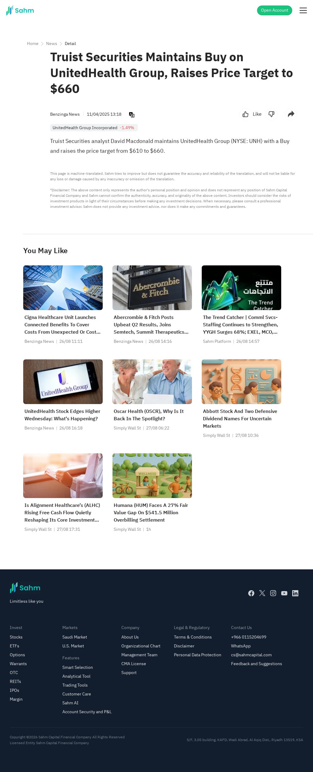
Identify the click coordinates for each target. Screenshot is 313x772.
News (51, 43)
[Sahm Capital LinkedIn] (295, 593)
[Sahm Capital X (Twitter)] (262, 593)
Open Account (274, 10)
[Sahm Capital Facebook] (251, 593)
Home (33, 43)
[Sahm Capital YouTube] (284, 593)
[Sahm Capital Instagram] (273, 593)
